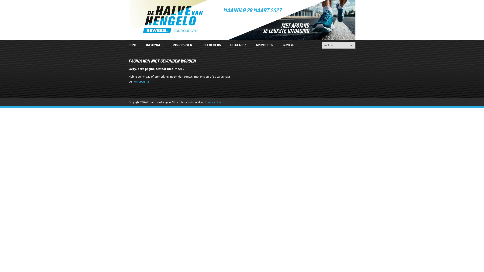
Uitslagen (238, 44)
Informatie (154, 44)
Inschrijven (182, 44)
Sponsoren (264, 44)
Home (133, 44)
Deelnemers (211, 44)
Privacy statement (215, 102)
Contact (289, 44)
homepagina (141, 81)
